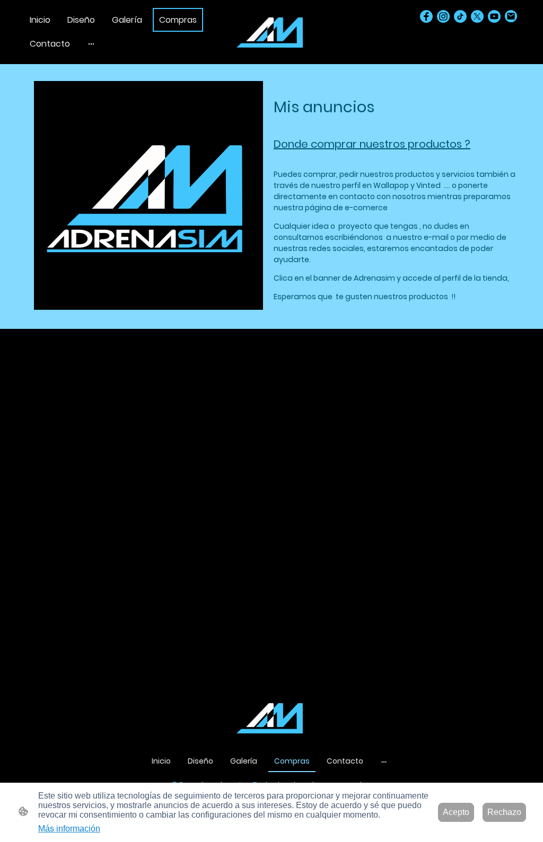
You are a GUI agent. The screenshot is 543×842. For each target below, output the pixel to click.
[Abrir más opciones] (91, 44)
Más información (69, 828)
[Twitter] (477, 16)
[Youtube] (494, 16)
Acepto (456, 812)
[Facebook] (426, 16)
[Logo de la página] (271, 32)
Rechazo (504, 812)
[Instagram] (443, 16)
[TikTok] (460, 16)
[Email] (511, 16)
